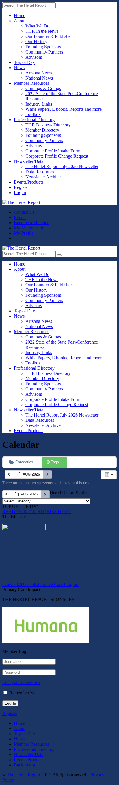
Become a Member (31, 222)
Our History (36, 41)
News (19, 67)
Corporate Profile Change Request (56, 156)
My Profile (24, 233)
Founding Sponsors (43, 46)
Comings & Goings (43, 88)
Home (19, 15)
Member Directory (42, 130)
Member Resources (31, 83)
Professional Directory (34, 119)
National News (39, 77)
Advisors (33, 57)
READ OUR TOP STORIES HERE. (36, 511)
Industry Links (38, 104)
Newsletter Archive (43, 176)
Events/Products (28, 182)
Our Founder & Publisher (48, 36)
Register (21, 187)
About (19, 20)
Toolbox (33, 114)
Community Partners (44, 51)
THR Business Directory (48, 124)
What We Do (37, 25)
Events (20, 217)
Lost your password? (21, 682)
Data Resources (39, 171)
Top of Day (24, 62)
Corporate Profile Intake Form (52, 150)
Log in (20, 192)
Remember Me (22, 692)
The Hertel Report (23, 774)
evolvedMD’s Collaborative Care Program (40, 584)
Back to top (24, 764)
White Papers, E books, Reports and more (63, 109)
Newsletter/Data (28, 161)
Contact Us (24, 212)
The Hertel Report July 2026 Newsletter (61, 166)
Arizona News (38, 72)
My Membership (29, 227)
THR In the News (41, 31)
